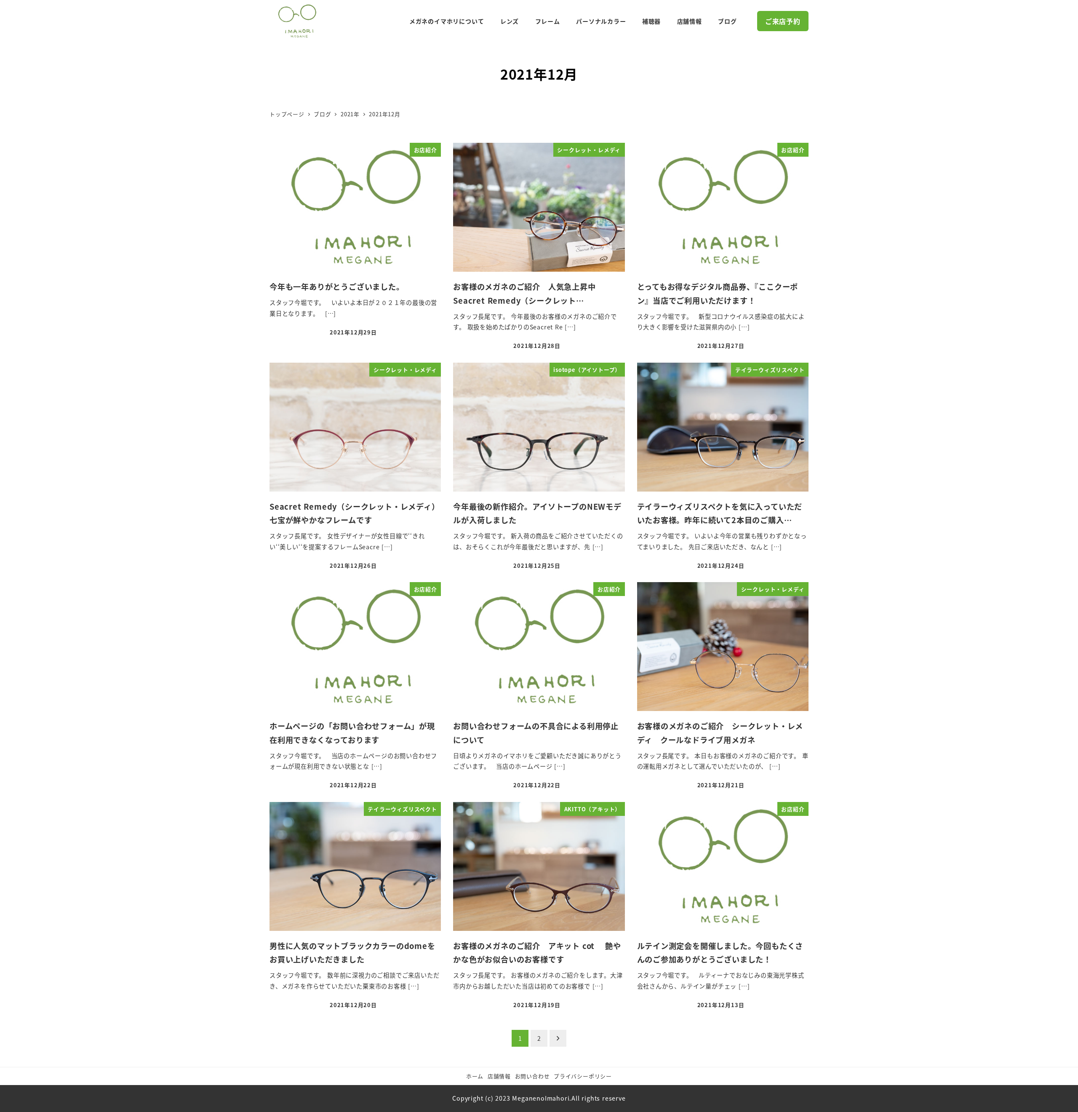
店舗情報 (499, 1076)
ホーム (474, 1076)
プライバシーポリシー (583, 1076)
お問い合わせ (532, 1076)
